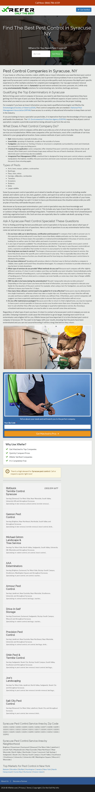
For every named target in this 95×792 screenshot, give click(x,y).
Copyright (37, 788)
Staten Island (38, 772)
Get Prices (56, 54)
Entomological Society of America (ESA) (19, 107)
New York (47, 769)
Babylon (6, 769)
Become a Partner (20, 781)
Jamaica (39, 769)
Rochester (28, 772)
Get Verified (85, 10)
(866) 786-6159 (52, 2)
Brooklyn (14, 769)
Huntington (30, 769)
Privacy (22, 788)
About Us (5, 781)
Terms (28, 788)
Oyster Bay (17, 772)
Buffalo (21, 769)
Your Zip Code (10, 423)
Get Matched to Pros (46, 433)
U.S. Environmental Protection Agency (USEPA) (46, 119)
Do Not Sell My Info (51, 788)
